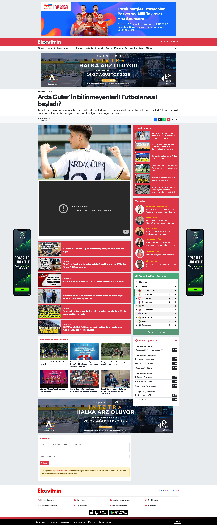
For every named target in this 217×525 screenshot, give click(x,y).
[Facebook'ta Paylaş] (155, 119)
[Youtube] (177, 490)
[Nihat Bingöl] (139, 231)
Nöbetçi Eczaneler (47, 500)
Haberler (41, 91)
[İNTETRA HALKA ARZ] (108, 70)
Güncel (41, 48)
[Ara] (178, 41)
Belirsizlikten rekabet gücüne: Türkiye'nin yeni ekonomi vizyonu (160, 222)
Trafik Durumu (153, 500)
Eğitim (149, 48)
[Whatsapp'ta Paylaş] (164, 119)
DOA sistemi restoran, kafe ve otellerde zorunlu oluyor (158, 233)
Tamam (177, 521)
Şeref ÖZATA (151, 217)
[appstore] (98, 513)
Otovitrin (99, 48)
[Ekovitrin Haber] (49, 41)
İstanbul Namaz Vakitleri (121, 500)
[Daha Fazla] (168, 119)
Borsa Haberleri (64, 48)
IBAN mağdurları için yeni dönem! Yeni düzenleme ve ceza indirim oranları (160, 211)
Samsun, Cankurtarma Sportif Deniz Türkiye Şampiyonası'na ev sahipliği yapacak (84, 364)
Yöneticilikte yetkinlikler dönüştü (160, 255)
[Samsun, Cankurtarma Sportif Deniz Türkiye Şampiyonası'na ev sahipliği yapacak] (84, 352)
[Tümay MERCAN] (139, 253)
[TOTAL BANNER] (108, 19)
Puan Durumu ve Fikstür (48, 505)
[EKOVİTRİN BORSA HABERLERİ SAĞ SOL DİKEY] (22, 262)
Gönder (44, 463)
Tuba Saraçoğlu (153, 239)
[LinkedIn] (173, 490)
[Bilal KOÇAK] (139, 264)
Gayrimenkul (131, 48)
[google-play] (119, 513)
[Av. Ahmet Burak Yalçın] (139, 209)
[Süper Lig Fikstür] (176, 341)
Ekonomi (50, 48)
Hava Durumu (81, 500)
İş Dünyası (79, 48)
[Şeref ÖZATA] (139, 220)
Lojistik (89, 48)
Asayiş (109, 48)
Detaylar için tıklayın (156, 332)
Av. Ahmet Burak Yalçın (156, 206)
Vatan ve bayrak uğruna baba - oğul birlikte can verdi (161, 266)
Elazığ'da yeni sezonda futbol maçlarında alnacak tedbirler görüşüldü (113, 391)
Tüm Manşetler (81, 505)
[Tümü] (176, 201)
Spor (141, 48)
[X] (165, 490)
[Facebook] (161, 490)
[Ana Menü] (177, 48)
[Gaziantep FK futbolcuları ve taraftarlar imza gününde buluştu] (84, 379)
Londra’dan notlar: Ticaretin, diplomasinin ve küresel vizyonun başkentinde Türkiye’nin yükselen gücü (160, 244)
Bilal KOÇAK (151, 261)
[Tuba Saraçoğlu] (139, 242)
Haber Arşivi (152, 505)
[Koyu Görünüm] (175, 48)
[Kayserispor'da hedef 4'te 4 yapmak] (54, 352)
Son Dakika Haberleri (119, 505)
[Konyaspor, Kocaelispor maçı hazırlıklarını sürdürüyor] (115, 352)
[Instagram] (169, 490)
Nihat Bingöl (152, 228)
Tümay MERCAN (152, 252)
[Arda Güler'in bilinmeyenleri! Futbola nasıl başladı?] (85, 152)
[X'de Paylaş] (160, 119)
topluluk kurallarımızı (60, 471)
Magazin (118, 48)
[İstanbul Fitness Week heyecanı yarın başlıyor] (54, 379)
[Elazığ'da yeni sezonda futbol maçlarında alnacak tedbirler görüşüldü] (115, 379)
